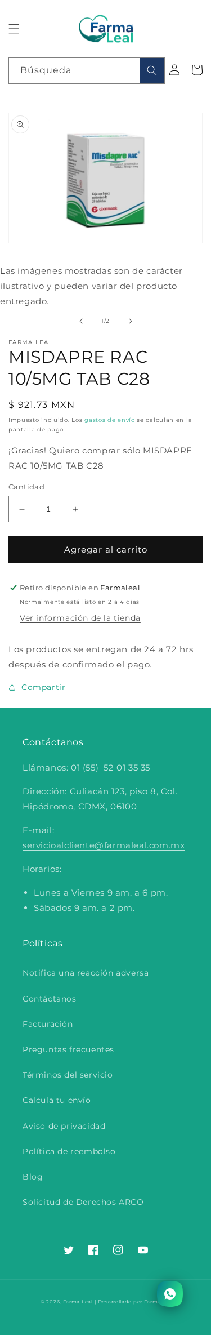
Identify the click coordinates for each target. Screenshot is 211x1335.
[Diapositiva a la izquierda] (81, 321)
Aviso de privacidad (64, 1126)
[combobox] (86, 70)
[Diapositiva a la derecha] (130, 321)
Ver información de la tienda (80, 618)
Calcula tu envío (57, 1100)
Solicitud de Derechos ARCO (83, 1202)
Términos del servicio (68, 1075)
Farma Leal (78, 1302)
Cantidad (26, 486)
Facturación (48, 1024)
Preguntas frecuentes (68, 1049)
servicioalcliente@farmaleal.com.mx (104, 845)
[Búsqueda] (152, 70)
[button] (14, 28)
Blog (33, 1177)
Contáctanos (50, 999)
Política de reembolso (69, 1151)
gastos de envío (109, 420)
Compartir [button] (43, 687)
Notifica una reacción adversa (86, 973)
